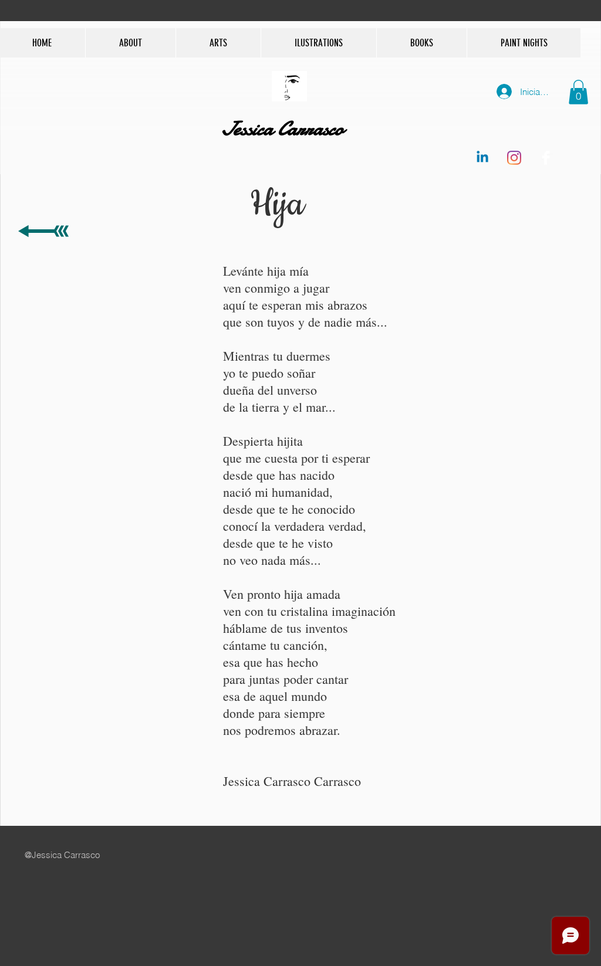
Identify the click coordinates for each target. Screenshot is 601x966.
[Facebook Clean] (546, 158)
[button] (578, 92)
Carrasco (312, 128)
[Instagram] (514, 158)
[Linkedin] (482, 158)
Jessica (249, 128)
